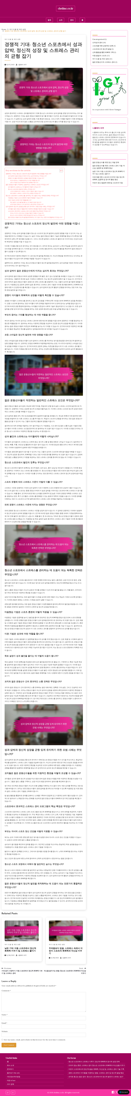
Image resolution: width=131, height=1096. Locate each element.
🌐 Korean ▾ (123, 1092)
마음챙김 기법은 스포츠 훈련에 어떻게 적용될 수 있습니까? (25, 198)
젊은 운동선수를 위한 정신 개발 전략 (105, 162)
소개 (60, 20)
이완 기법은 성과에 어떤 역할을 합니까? (20, 200)
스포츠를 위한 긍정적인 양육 (102, 46)
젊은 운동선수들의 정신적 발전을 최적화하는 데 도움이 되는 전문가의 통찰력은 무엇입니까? (35, 217)
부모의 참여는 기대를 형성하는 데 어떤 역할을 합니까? (25, 180)
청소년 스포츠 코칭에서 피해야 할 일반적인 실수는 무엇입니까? (27, 215)
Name (4, 1015)
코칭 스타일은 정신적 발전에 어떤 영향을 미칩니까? (24, 182)
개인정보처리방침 (13, 1077)
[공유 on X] (116, 1093)
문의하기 (10, 1069)
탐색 (49, 20)
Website (5, 1031)
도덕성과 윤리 (97, 42)
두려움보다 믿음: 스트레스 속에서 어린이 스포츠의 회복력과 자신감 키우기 (65, 951)
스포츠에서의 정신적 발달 (101, 49)
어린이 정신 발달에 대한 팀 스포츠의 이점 (107, 183)
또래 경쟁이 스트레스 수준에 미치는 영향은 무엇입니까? (25, 193)
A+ (8, 1093)
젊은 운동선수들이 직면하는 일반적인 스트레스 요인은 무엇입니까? (27, 185)
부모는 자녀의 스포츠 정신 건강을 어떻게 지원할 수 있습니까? (27, 213)
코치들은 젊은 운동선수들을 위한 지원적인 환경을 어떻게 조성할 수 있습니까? (31, 209)
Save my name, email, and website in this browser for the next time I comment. (35, 1040)
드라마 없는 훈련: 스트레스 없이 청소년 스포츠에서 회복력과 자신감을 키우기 (96, 1065)
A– (13, 1093)
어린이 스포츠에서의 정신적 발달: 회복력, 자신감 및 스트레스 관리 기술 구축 (96, 1069)
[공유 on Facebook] (113, 1093)
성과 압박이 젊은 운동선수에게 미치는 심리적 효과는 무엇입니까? (27, 176)
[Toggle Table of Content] (60, 170)
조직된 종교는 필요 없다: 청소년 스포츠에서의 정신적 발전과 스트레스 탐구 (95, 1077)
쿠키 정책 (10, 1084)
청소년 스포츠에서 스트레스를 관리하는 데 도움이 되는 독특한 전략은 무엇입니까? (32, 196)
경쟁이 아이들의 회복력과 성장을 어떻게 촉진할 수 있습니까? (26, 178)
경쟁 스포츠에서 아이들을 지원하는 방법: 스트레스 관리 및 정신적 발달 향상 (96, 1073)
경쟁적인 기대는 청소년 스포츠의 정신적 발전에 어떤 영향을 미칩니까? (28, 174)
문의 (72, 20)
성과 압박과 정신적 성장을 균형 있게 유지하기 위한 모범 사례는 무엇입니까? (30, 206)
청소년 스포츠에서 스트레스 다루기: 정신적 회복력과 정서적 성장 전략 (94, 1062)
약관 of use (11, 1080)
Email (4, 1023)
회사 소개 (10, 1065)
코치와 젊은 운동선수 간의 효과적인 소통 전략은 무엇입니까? (27, 204)
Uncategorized (98, 39)
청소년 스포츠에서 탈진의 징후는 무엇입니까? (21, 189)
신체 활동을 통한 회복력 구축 (103, 52)
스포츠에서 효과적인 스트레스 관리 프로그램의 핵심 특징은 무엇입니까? (29, 211)
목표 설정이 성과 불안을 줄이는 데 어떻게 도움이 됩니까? (25, 202)
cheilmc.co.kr (65, 8)
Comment (6, 991)
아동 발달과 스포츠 (99, 56)
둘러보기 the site (13, 1073)
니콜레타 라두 (22, 65)
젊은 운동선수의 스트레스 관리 (103, 62)
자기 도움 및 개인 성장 (12, 39)
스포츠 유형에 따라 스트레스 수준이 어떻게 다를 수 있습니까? (27, 191)
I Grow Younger (114, 110)
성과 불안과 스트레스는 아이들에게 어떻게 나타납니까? (24, 187)
